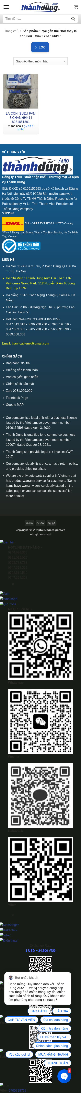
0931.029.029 (17, 557)
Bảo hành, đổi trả (18, 363)
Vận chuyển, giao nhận (22, 377)
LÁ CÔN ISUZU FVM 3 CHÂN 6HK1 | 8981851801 (21, 118)
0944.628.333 (17, 552)
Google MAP (15, 404)
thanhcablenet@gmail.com (30, 343)
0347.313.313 (17, 567)
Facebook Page (17, 397)
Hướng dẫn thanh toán (22, 370)
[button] (6, 7)
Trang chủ (11, 31)
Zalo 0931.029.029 (19, 390)
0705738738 (17, 1090)
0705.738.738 (17, 562)
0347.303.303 (17, 577)
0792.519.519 (17, 572)
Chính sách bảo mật (20, 383)
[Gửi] (73, 18)
